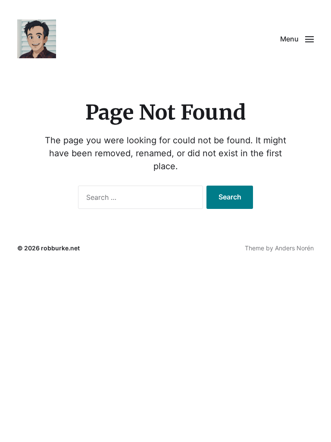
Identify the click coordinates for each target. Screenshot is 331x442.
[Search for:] (139, 199)
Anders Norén (294, 248)
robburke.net (60, 248)
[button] (297, 38)
